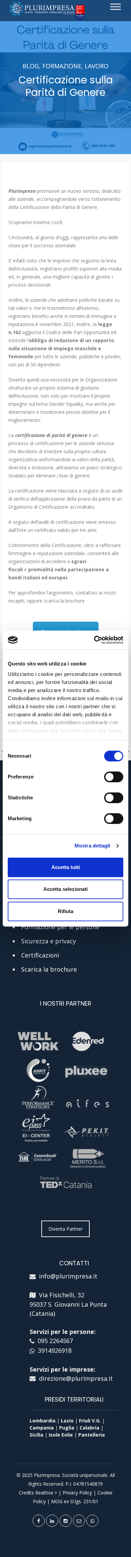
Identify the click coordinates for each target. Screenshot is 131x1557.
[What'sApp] (92, 1521)
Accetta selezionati (65, 889)
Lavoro (96, 66)
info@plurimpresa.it (68, 1276)
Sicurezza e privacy (48, 941)
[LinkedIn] (52, 1521)
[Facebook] (39, 1521)
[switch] (113, 776)
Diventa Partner (65, 1229)
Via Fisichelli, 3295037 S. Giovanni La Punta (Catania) (68, 1304)
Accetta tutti (65, 867)
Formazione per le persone (60, 927)
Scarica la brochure (49, 969)
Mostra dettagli (93, 845)
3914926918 (55, 1350)
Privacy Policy (77, 1492)
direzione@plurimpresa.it (76, 1378)
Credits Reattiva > (38, 1492)
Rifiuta (65, 911)
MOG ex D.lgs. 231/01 (74, 1501)
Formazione (61, 66)
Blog (31, 66)
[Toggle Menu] (115, 6)
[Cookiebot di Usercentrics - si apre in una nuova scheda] (94, 640)
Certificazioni (40, 955)
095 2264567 (55, 1341)
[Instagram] (65, 1521)
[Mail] (79, 1521)
